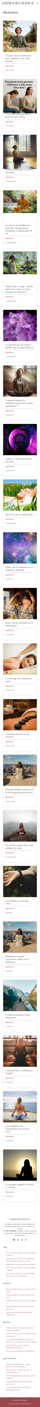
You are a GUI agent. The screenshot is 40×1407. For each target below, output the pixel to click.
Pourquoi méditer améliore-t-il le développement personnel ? (19, 791)
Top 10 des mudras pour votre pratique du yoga (19, 846)
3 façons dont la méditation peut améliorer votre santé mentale (18, 58)
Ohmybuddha (18, 3)
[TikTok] (22, 1240)
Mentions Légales (20, 1400)
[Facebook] (14, 1240)
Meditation (9, 66)
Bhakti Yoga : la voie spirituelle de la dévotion (20, 1264)
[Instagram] (18, 1240)
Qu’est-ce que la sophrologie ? (19, 514)
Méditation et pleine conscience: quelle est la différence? (17, 959)
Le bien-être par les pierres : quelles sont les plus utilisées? (19, 346)
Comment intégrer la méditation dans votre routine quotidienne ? (19, 403)
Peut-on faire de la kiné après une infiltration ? (20, 1351)
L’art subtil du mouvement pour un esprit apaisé (17, 115)
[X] (26, 1240)
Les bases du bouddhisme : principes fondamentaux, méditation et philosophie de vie (18, 229)
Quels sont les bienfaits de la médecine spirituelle (19, 568)
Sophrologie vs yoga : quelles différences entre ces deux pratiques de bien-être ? (19, 289)
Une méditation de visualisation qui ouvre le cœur (17, 1129)
